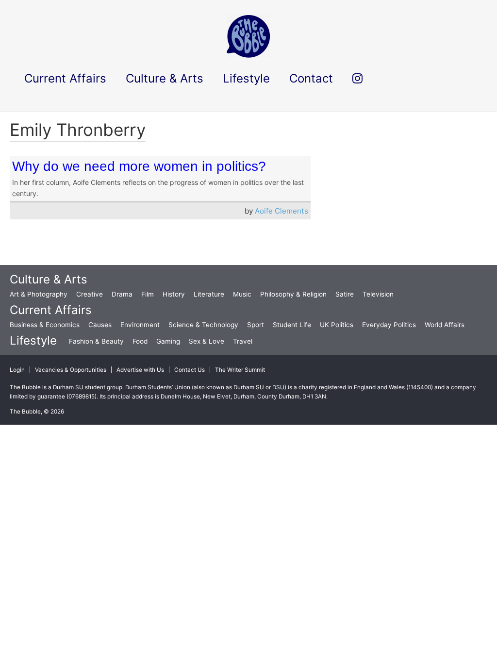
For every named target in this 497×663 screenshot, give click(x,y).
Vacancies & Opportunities (70, 369)
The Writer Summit (240, 369)
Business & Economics (45, 325)
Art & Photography (38, 294)
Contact (311, 78)
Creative (89, 294)
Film (147, 294)
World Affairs (444, 325)
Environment (140, 325)
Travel (242, 341)
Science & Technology (203, 325)
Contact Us (189, 369)
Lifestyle (33, 340)
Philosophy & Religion (293, 294)
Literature (209, 294)
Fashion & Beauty (96, 341)
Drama (122, 294)
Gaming (168, 341)
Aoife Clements (281, 210)
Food (140, 341)
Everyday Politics (389, 325)
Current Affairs (51, 310)
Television (378, 294)
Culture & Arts (48, 279)
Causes (100, 325)
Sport (255, 325)
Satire (344, 294)
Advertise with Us (140, 369)
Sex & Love (206, 341)
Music (242, 294)
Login (17, 369)
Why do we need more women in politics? (139, 166)
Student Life (292, 325)
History (174, 294)
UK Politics (336, 325)
